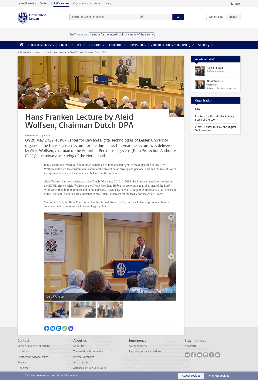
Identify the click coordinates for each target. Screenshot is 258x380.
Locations (23, 351)
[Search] (178, 17)
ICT (79, 45)
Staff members (61, 3)
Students (44, 3)
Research (136, 45)
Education (115, 45)
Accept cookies (191, 376)
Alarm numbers (138, 346)
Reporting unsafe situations (145, 351)
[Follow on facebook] (193, 355)
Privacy (22, 362)
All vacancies (80, 362)
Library (107, 3)
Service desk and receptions (34, 346)
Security (203, 45)
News (37, 52)
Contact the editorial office (33, 357)
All (142, 16)
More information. (67, 375)
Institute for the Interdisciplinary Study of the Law (214, 118)
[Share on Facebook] (46, 328)
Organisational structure (86, 3)
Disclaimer (23, 368)
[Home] (21, 45)
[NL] (216, 17)
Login (237, 3)
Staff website (24, 52)
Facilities (95, 45)
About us (78, 346)
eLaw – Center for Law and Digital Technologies (215, 128)
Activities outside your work (89, 368)
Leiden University (27, 3)
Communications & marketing (170, 45)
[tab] (56, 310)
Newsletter (191, 346)
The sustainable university (88, 351)
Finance (64, 45)
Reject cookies (220, 376)
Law (197, 109)
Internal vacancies (83, 357)
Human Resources (38, 45)
